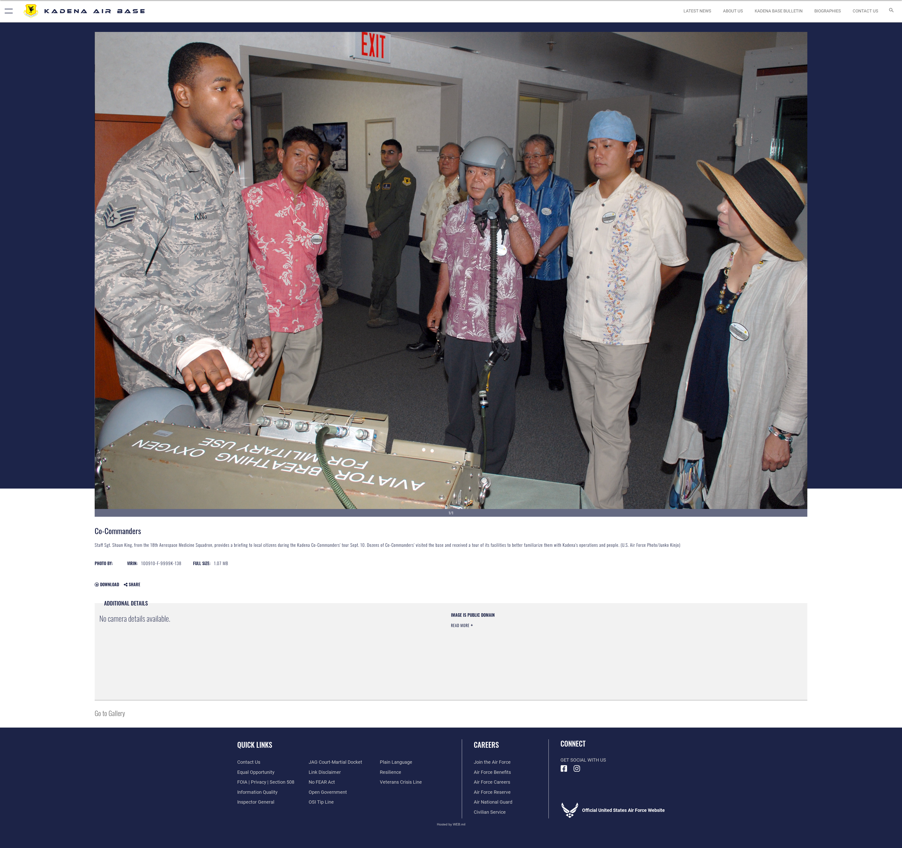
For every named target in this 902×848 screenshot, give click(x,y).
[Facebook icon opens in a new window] (564, 768)
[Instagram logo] (576, 768)
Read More (461, 625)
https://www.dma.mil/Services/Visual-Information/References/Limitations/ (600, 642)
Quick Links (254, 744)
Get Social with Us (583, 760)
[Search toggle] (891, 11)
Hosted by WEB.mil (451, 824)
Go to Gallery (110, 713)
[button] (7, 11)
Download (109, 584)
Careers (486, 744)
